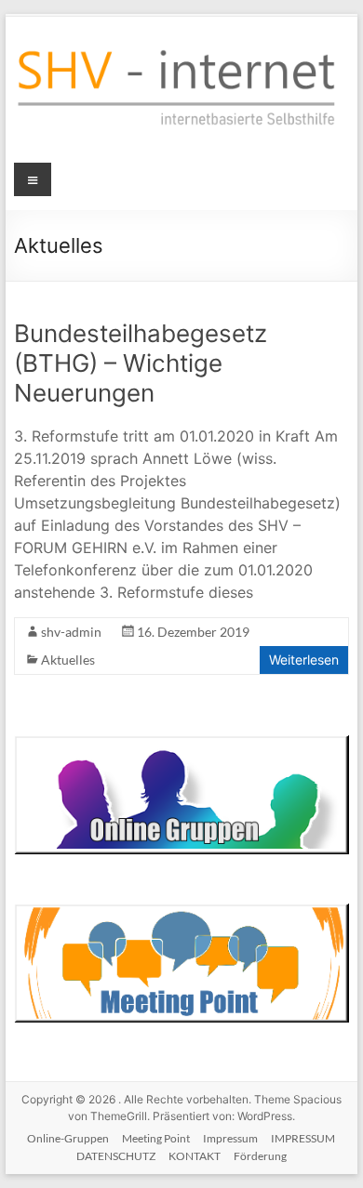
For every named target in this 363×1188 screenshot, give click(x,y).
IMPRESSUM (303, 1138)
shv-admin (71, 632)
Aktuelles (68, 659)
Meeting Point (156, 1138)
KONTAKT (194, 1156)
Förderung (260, 1156)
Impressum (230, 1138)
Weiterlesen (304, 659)
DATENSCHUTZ (115, 1156)
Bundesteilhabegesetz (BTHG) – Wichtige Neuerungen (140, 363)
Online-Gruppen (68, 1138)
